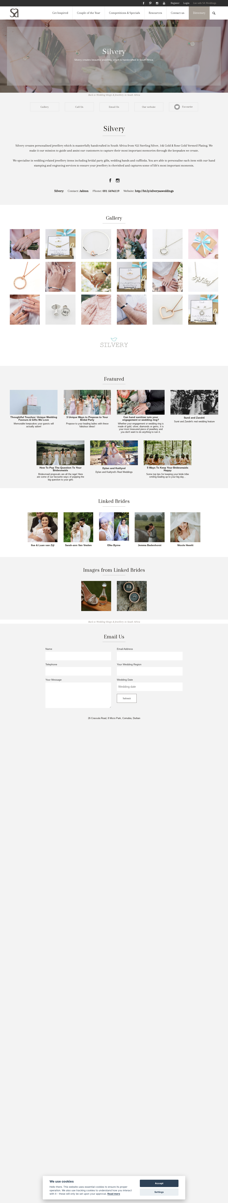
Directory (199, 13)
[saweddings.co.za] (17, 13)
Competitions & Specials (124, 13)
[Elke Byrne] (114, 526)
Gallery (44, 107)
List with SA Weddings (204, 3)
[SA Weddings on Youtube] (164, 2)
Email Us (114, 107)
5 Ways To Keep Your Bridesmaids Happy (167, 469)
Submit (127, 698)
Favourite (186, 106)
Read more (113, 1193)
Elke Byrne (113, 545)
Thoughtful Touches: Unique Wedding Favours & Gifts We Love (33, 418)
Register (175, 3)
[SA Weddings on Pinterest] (150, 2)
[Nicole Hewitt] (185, 526)
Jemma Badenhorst (149, 545)
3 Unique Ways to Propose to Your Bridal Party (87, 418)
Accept (159, 1183)
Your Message (53, 679)
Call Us (79, 107)
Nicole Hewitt (185, 545)
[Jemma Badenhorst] (150, 526)
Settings (159, 1192)
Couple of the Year (88, 13)
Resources (155, 13)
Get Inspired (60, 13)
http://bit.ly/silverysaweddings (154, 191)
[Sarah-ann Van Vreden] (78, 526)
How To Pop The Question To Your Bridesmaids (60, 469)
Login (186, 3)
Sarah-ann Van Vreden (78, 545)
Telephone (51, 664)
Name (48, 649)
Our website (149, 107)
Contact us (177, 13)
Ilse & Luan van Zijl (42, 545)
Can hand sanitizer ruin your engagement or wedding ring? (140, 418)
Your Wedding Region (129, 664)
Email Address (125, 649)
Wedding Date (125, 679)
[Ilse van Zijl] (43, 526)
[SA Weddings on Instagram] (157, 2)
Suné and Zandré (194, 418)
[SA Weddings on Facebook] (143, 2)
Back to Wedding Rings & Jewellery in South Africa (114, 95)
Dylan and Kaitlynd (114, 468)
